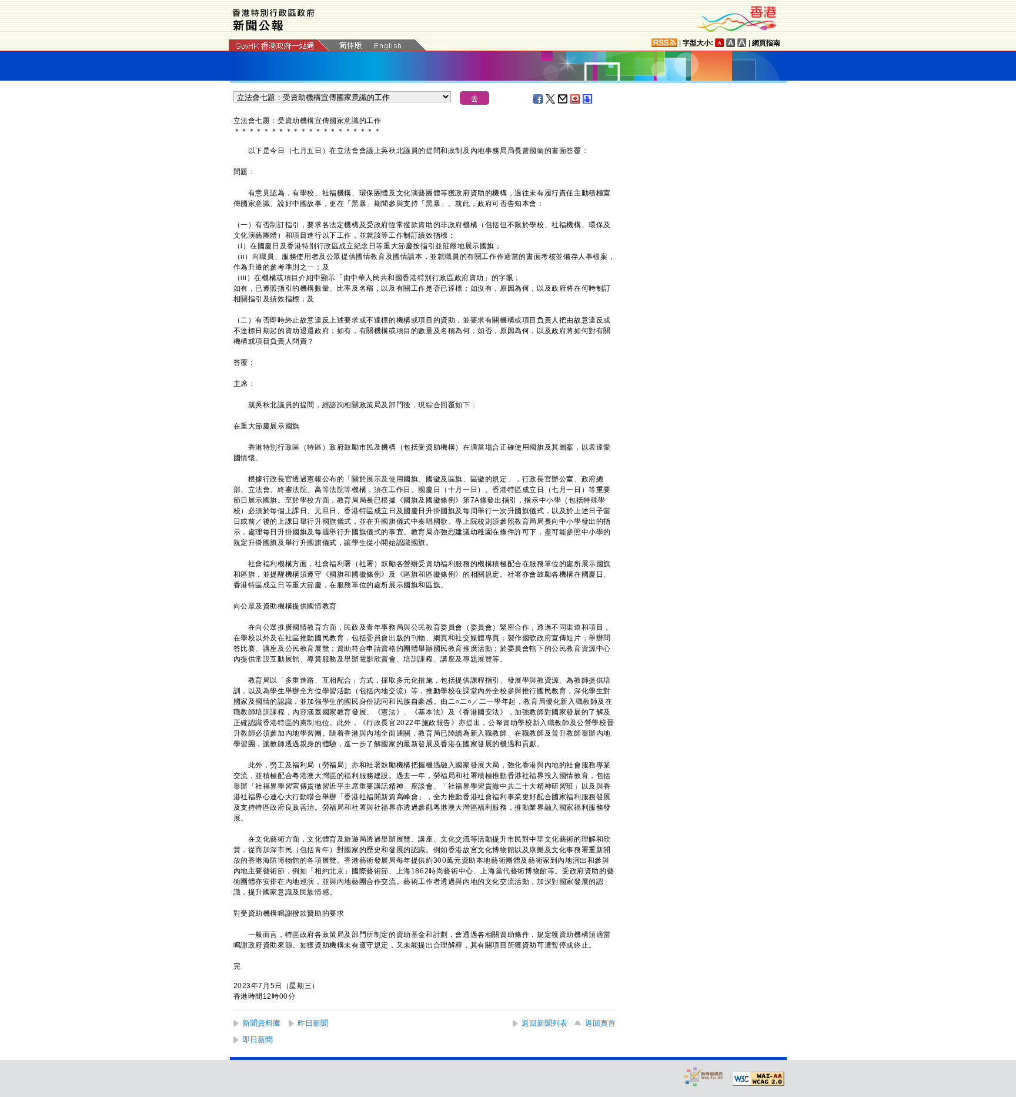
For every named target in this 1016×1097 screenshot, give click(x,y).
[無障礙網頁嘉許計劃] (704, 1076)
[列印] (588, 99)
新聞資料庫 (261, 1023)
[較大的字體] (731, 42)
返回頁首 (600, 1023)
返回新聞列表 (544, 1023)
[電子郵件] (563, 99)
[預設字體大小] (719, 42)
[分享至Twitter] (551, 99)
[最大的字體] (742, 42)
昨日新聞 (313, 1023)
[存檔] (575, 99)
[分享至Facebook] (538, 99)
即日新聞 (257, 1039)
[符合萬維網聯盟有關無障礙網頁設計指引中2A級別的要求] (758, 1078)
